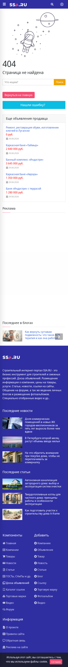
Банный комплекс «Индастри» (24, 159)
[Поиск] (52, 4)
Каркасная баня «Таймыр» (22, 145)
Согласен (56, 661)
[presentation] (9, 336)
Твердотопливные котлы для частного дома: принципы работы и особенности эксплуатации (42, 499)
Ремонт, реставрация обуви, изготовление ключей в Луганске (32, 129)
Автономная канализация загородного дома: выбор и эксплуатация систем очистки (43, 483)
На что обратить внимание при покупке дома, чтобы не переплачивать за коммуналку (42, 457)
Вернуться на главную (19, 95)
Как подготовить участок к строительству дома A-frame (42, 512)
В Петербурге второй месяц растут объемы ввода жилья (42, 440)
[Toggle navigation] (62, 4)
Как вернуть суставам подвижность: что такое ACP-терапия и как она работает (43, 335)
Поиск (59, 82)
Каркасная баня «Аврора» (22, 174)
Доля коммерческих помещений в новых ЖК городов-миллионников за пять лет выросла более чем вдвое (42, 425)
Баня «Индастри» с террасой (23, 188)
